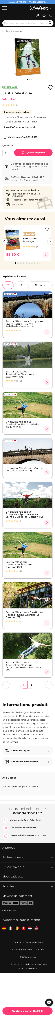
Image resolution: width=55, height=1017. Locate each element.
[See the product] (46, 255)
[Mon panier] (50, 15)
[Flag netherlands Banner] (29, 928)
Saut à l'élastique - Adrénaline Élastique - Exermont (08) (20, 374)
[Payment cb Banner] (15, 904)
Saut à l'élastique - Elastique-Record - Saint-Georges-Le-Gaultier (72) (24, 615)
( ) (27, 1011)
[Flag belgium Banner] (16, 928)
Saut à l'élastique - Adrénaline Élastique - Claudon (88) (20, 564)
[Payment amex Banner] (24, 904)
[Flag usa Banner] (35, 928)
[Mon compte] (37, 15)
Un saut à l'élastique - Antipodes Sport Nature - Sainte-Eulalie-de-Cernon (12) (24, 514)
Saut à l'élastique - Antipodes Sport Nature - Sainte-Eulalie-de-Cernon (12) (24, 324)
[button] (5, 241)
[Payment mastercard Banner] (30, 904)
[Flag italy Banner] (9, 928)
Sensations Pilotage (30, 240)
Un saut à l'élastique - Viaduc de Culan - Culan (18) (24, 469)
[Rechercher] (50, 23)
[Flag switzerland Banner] (22, 928)
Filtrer (38, 285)
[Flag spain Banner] (3, 928)
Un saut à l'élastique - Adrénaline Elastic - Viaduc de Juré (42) (23, 424)
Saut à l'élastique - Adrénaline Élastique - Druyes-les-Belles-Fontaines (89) (24, 666)
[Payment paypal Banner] (6, 904)
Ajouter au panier (35, 152)
